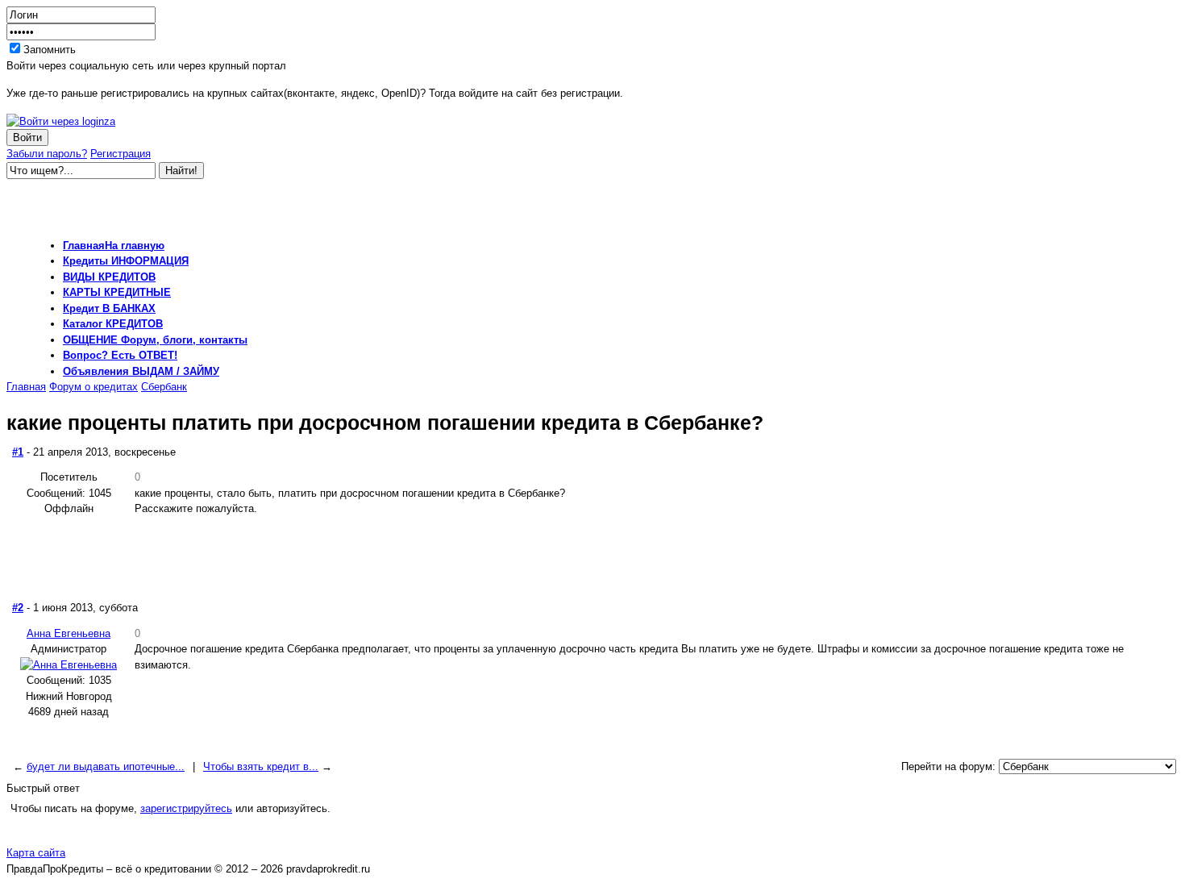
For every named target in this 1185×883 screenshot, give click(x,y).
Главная (26, 387)
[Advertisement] (195, 203)
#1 (17, 452)
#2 (17, 608)
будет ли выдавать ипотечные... (106, 766)
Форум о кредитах (93, 387)
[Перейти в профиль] (68, 665)
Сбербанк (164, 387)
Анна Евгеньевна (68, 633)
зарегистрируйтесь (186, 808)
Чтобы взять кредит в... (260, 766)
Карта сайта (35, 853)
